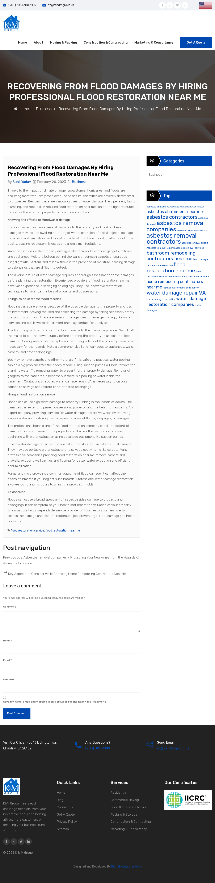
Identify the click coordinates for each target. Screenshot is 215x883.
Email (7, 660)
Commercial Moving (125, 800)
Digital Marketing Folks (126, 866)
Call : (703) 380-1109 (22, 5)
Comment (9, 606)
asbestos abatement (158, 206)
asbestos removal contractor (192, 230)
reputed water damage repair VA (181, 287)
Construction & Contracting (106, 42)
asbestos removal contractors (172, 238)
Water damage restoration (161, 299)
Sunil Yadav (22, 182)
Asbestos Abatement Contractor (186, 206)
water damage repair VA (176, 293)
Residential (119, 792)
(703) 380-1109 (97, 748)
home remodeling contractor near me (188, 276)
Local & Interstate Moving (129, 807)
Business (44, 109)
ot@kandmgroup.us (61, 5)
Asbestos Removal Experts (161, 248)
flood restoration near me (62, 530)
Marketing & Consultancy (154, 42)
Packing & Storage (124, 814)
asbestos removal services (189, 248)
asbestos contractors (172, 217)
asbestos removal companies (176, 226)
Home (22, 42)
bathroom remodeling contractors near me (171, 255)
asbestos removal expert (194, 243)
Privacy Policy (67, 822)
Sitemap (63, 829)
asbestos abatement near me (175, 211)
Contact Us (65, 807)
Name (7, 640)
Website (8, 679)
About (38, 42)
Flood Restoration (163, 265)
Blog (60, 800)
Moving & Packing (63, 42)
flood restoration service (27, 530)
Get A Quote (196, 42)
